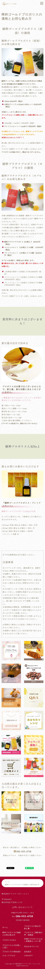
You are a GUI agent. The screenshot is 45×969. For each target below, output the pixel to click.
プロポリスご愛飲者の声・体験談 (33, 933)
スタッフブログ (8, 956)
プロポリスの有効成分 (11, 952)
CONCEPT (28, 956)
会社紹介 (28, 952)
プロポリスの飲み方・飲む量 (33, 927)
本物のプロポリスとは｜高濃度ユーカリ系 (33, 940)
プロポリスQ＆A (9, 940)
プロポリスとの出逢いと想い (11, 946)
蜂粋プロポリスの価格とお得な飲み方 (11, 933)
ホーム (7, 882)
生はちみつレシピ (31, 946)
